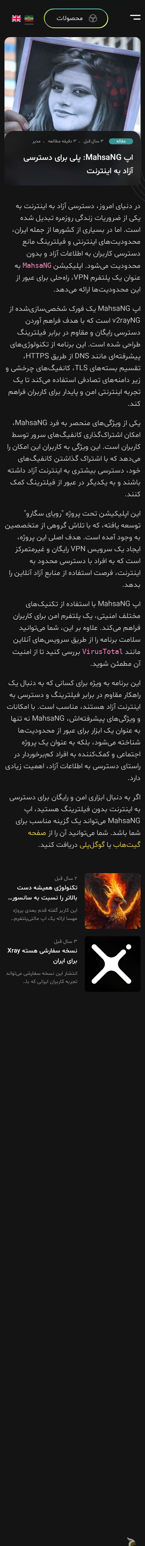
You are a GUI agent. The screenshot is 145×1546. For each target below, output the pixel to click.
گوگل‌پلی (92, 845)
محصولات (70, 18)
